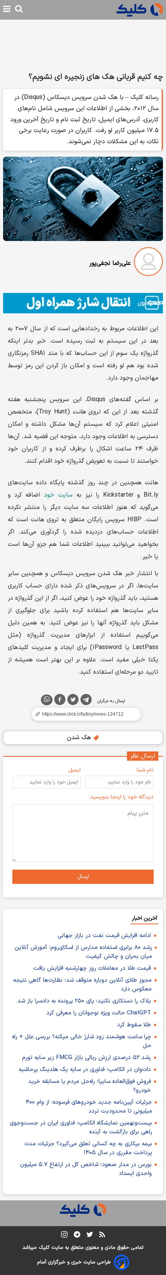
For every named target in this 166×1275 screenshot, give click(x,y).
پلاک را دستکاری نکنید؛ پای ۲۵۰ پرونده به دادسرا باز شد (84, 1001)
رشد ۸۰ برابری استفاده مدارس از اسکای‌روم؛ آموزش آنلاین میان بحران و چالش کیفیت (83, 952)
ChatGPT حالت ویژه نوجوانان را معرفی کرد (98, 1013)
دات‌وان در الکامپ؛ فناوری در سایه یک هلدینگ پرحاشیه (85, 1069)
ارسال (83, 877)
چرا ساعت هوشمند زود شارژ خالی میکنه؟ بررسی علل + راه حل (81, 1041)
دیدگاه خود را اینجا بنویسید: (121, 797)
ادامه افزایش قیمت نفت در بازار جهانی (104, 935)
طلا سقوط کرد (134, 1025)
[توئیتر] (73, 701)
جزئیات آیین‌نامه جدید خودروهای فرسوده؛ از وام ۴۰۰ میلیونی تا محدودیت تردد (89, 1107)
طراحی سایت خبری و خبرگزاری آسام (74, 1262)
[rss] (102, 1235)
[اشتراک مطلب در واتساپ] (47, 699)
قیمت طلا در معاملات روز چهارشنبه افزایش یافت (92, 968)
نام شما (145, 770)
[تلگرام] (86, 701)
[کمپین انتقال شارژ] (83, 303)
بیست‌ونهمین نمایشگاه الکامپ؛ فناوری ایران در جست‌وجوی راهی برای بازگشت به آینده (81, 1127)
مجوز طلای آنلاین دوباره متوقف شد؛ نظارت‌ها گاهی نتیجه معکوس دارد (82, 985)
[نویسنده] (148, 263)
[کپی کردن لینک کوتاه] (83, 714)
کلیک (44, 1248)
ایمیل (74, 770)
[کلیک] (140, 10)
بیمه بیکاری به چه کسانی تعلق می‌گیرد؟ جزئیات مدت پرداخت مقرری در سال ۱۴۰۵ (88, 1148)
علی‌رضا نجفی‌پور (110, 263)
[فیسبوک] (60, 701)
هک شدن (80, 737)
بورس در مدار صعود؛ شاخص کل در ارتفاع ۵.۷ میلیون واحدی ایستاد (86, 1169)
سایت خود (58, 495)
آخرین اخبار (144, 918)
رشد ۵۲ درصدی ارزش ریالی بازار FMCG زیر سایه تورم (86, 1057)
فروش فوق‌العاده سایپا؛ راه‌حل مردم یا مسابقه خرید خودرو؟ (89, 1086)
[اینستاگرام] (64, 1236)
